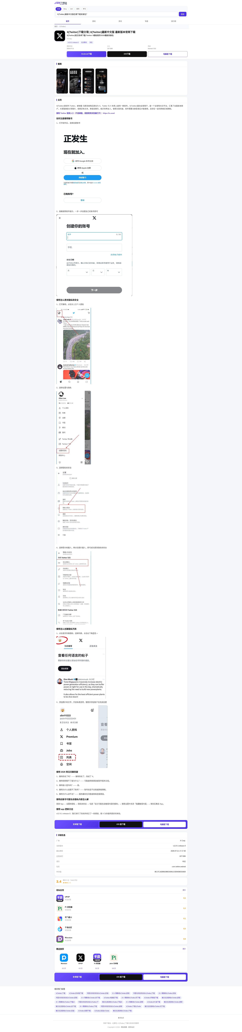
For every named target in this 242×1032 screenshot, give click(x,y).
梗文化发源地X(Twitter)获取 (171, 998)
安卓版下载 (77, 824)
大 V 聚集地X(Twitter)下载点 (65, 1002)
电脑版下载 (167, 54)
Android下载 (86, 54)
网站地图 (124, 1027)
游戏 (94, 21)
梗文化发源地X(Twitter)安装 (65, 1011)
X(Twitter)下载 (60, 993)
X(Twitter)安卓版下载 (76, 993)
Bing (65, 9)
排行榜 (173, 21)
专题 (146, 21)
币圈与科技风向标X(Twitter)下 (88, 1002)
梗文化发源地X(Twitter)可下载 (155, 1006)
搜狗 (77, 9)
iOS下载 (127, 54)
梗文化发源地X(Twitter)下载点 (112, 1002)
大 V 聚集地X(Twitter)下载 (88, 1006)
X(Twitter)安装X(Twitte (101, 1011)
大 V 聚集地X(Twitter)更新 (134, 1002)
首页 (67, 21)
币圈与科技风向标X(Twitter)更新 (111, 1006)
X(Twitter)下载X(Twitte (133, 1006)
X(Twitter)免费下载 (84, 1011)
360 (71, 9)
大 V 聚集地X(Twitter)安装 (167, 993)
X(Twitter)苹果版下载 (151, 998)
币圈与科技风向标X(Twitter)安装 (97, 993)
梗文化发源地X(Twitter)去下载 (66, 1006)
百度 (58, 9)
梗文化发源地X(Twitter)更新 (173, 1002)
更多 (184, 890)
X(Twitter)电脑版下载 (111, 998)
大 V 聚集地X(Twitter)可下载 (131, 998)
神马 (84, 9)
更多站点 (121, 1018)
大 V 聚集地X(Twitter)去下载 (90, 998)
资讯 (120, 21)
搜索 (182, 14)
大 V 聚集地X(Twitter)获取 (120, 993)
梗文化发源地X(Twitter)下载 (122, 1011)
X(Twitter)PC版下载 (153, 1002)
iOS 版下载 (120, 824)
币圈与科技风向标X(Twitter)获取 (66, 998)
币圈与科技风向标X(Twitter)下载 (144, 993)
